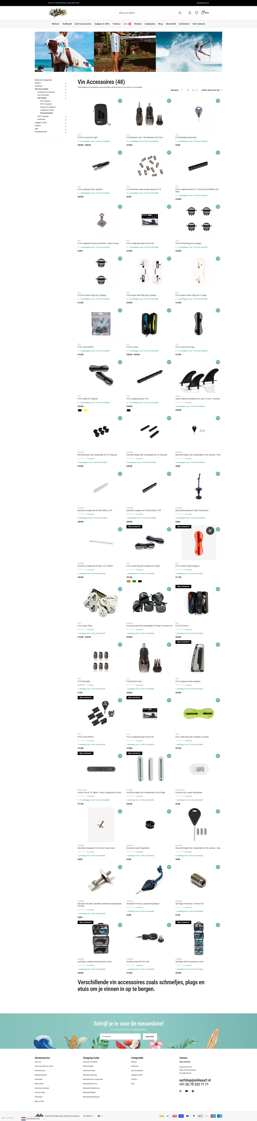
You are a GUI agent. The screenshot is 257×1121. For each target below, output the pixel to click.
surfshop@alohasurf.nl (195, 1080)
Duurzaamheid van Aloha (44, 1066)
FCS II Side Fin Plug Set (88, 399)
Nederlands (33, 1118)
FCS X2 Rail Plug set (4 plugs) (188, 243)
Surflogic (178, 901)
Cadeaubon (150, 24)
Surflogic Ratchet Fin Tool (137, 962)
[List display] (197, 90)
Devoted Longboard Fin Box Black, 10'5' (143, 510)
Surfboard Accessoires (46, 92)
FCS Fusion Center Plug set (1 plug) (191, 295)
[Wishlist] (196, 13)
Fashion (116, 24)
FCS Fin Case (132, 347)
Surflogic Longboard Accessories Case (95, 962)
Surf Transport (42, 116)
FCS (79, 135)
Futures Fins (82, 790)
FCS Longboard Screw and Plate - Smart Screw (98, 243)
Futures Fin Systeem (48, 107)
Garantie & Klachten (42, 1088)
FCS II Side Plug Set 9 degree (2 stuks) (192, 737)
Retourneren (39, 1084)
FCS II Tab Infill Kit (86, 347)
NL (3, 1118)
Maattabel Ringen (89, 1093)
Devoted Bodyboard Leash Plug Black (191, 510)
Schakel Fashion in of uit (65, 126)
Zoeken (180, 13)
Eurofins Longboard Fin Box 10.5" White (95, 566)
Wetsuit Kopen (88, 1066)
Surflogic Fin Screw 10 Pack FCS (189, 904)
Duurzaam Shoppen (90, 1062)
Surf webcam (199, 24)
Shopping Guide (41, 132)
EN (5, 1118)
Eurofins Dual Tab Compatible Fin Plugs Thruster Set (149, 626)
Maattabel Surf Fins (90, 1084)
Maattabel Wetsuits (90, 1075)
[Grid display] (193, 90)
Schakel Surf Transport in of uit (65, 117)
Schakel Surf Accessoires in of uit (65, 89)
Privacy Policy (40, 1093)
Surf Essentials (43, 95)
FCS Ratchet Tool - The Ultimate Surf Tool (144, 137)
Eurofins (81, 563)
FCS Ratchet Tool (134, 681)
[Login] (190, 13)
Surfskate (41, 119)
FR (8, 1118)
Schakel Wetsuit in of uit (65, 83)
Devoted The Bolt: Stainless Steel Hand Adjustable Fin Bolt (99, 905)
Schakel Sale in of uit (65, 129)
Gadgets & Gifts (102, 24)
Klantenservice (42, 1057)
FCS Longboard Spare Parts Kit (140, 243)
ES (13, 1118)
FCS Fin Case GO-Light (88, 137)
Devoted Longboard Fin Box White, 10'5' (95, 510)
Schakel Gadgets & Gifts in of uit (65, 123)
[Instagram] (180, 1091)
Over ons (38, 1062)
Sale (36, 129)
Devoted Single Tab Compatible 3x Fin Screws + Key (198, 455)
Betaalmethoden (41, 1075)
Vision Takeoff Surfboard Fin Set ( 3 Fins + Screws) (197, 399)
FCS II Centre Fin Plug (184, 347)
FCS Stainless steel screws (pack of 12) (143, 189)
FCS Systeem (45, 101)
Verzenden (38, 1079)
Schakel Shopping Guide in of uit (65, 132)
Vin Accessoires (46, 113)
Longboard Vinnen (47, 110)
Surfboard (67, 24)
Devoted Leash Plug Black (137, 848)
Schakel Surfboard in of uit (65, 86)
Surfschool (184, 24)
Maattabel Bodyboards (91, 1097)
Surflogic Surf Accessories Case (189, 962)
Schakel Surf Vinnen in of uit (65, 98)
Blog (160, 24)
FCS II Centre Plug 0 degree (187, 566)
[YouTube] (186, 1091)
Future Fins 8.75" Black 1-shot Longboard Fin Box (99, 792)
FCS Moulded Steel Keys (185, 137)
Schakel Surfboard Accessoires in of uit (65, 92)
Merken (137, 24)
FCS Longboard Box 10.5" (137, 399)
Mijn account (39, 1101)
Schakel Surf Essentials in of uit (65, 95)
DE (10, 1118)
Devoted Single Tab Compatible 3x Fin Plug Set (146, 455)
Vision (177, 396)
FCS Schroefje (84, 681)
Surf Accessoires (83, 24)
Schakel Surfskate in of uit (65, 120)
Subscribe (149, 1036)
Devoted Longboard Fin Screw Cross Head (96, 848)
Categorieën (137, 1057)
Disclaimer (38, 1097)
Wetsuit (55, 24)
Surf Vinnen (42, 98)
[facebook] (193, 1091)
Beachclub (171, 24)
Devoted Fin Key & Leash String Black (142, 904)
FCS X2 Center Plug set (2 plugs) (92, 295)
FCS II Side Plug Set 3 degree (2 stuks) (143, 566)
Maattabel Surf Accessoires (93, 1079)
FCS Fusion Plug (85, 626)
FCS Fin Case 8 (182, 626)
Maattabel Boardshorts (91, 1088)
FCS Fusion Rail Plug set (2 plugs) (141, 295)
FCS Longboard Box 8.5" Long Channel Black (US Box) (196, 190)
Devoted (81, 452)
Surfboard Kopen (89, 1071)
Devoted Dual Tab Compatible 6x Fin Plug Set (97, 455)
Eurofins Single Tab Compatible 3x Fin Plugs (145, 792)
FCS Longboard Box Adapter (90, 189)
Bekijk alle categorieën (43, 80)
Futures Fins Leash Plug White (188, 792)
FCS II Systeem (46, 104)
